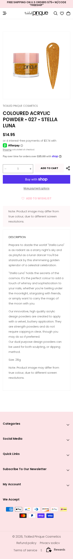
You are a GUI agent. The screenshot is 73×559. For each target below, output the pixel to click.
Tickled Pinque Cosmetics (42, 536)
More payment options (36, 188)
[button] (55, 13)
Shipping (7, 149)
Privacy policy (50, 543)
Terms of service (25, 550)
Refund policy (26, 543)
